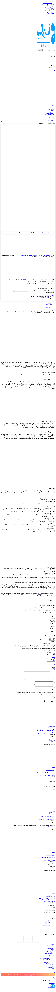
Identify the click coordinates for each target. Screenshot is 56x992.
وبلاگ (49, 921)
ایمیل (53, 689)
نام (54, 687)
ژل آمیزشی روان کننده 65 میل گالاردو (45, 772)
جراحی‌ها (39, 593)
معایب (54, 684)
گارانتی (53, 663)
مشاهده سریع (52, 726)
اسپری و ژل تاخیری (42, 732)
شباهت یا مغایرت (51, 659)
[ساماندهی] (35, 939)
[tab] (26, 303)
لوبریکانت (40, 232)
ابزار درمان (47, 963)
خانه (52, 232)
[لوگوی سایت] (45, 48)
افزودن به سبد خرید (50, 292)
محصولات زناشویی (47, 232)
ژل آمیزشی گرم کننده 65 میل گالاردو (45, 816)
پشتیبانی (53, 667)
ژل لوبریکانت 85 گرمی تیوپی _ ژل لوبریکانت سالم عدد (40, 290)
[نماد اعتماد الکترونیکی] (20, 939)
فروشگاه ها (47, 923)
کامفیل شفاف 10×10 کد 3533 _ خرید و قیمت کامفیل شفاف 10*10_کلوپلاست (36, 279)
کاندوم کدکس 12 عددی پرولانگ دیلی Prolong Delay (41, 899)
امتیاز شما (52, 650)
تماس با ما (47, 922)
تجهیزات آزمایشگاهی (45, 959)
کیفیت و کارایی (52, 655)
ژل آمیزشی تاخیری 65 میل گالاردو (46, 730)
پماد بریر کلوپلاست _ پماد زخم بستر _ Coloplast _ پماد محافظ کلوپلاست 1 (37, 255)
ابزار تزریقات (47, 962)
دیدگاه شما (52, 679)
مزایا (54, 682)
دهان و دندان (47, 960)
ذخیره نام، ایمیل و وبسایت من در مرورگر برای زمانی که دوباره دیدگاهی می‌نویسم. (35, 692)
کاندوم (45, 860)
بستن (54, 972)
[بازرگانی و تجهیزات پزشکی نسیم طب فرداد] (28, 939)
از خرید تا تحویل (46, 925)
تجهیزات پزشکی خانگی (45, 958)
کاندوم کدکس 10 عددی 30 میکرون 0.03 (44, 857)
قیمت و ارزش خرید (51, 652)
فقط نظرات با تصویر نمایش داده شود (45, 639)
